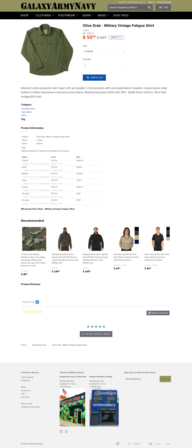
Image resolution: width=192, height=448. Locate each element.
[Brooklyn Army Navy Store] (72, 426)
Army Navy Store (28, 109)
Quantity (87, 59)
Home (23, 345)
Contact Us (25, 390)
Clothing (43, 15)
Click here (43, 151)
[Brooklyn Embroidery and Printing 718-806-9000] (104, 426)
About (23, 387)
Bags (102, 15)
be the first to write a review (96, 334)
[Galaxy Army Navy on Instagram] (66, 432)
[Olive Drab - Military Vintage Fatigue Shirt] (47, 50)
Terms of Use (26, 404)
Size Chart (25, 397)
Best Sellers (27, 112)
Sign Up (165, 379)
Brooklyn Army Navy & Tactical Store (73, 377)
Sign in (151, 2)
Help (23, 394)
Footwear (66, 15)
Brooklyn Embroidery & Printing (101, 377)
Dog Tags (121, 15)
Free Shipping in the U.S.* (137, 2)
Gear (86, 15)
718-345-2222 (65, 387)
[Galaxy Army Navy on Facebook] (61, 432)
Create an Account (164, 2)
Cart (165, 7)
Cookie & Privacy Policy (30, 407)
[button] (158, 313)
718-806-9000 (95, 387)
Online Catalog (27, 377)
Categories (25, 380)
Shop (24, 15)
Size (85, 46)
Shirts (24, 115)
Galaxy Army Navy (35, 444)
